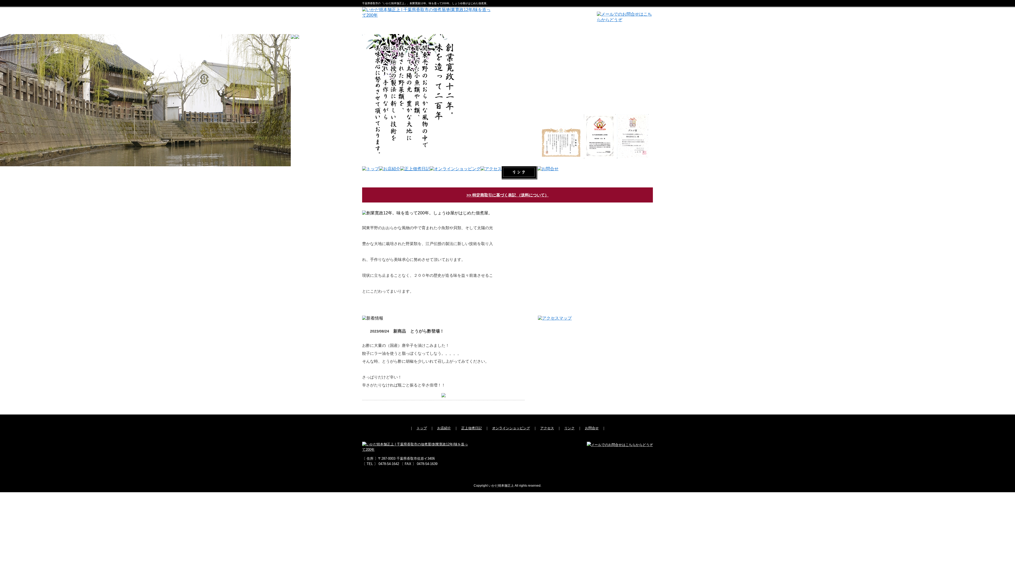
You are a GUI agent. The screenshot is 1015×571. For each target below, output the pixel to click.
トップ (422, 428)
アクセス (547, 428)
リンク (569, 428)
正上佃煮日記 (471, 428)
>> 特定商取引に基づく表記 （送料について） (508, 195)
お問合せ (592, 428)
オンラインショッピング (511, 428)
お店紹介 (444, 428)
